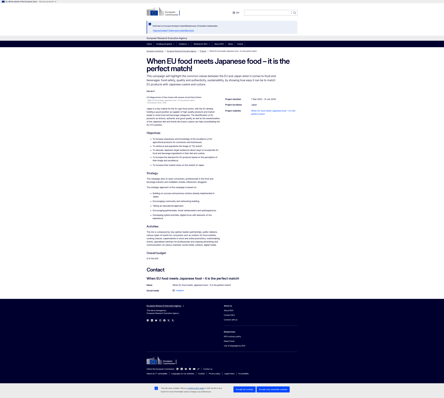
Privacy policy (214, 373)
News (230, 44)
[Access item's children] (174, 44)
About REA (219, 44)
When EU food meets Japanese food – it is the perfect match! (273, 112)
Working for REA (201, 44)
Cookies (201, 373)
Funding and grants (164, 44)
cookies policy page (195, 388)
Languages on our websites (182, 373)
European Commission (155, 51)
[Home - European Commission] (165, 11)
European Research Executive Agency (181, 51)
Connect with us (230, 320)
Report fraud (229, 341)
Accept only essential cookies (273, 389)
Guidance (183, 44)
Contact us (207, 369)
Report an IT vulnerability (157, 373)
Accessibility (243, 373)
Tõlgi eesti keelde (160, 30)
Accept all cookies (244, 389)
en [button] (237, 12)
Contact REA (229, 315)
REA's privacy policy (232, 336)
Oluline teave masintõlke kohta (181, 30)
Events (240, 44)
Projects (203, 51)
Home (149, 44)
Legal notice (229, 373)
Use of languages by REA (234, 346)
